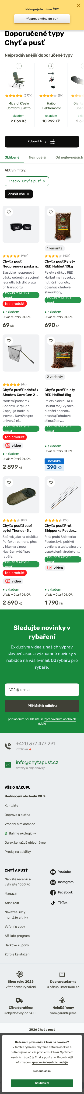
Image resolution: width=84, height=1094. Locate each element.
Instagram (61, 882)
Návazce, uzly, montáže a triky (16, 914)
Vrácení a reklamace (20, 824)
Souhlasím (42, 1083)
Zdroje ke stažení (17, 954)
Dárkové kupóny (17, 945)
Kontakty (11, 806)
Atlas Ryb (12, 903)
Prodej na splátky (18, 852)
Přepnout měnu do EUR (42, 18)
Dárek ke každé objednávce (25, 843)
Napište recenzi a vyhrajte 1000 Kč (18, 881)
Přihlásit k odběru (42, 706)
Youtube (61, 872)
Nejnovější (37, 157)
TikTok (61, 903)
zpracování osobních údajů (50, 1062)
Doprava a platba (17, 815)
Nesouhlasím (42, 1071)
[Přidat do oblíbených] (8, 212)
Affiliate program (17, 936)
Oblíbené (12, 157)
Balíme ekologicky (22, 833)
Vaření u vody (15, 927)
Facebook (61, 893)
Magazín (11, 894)
